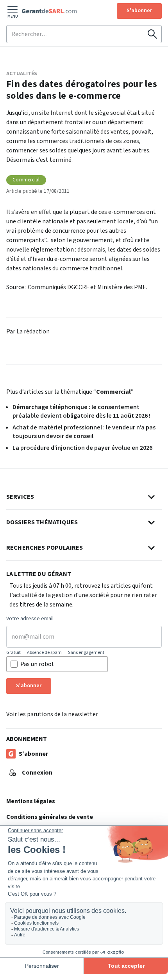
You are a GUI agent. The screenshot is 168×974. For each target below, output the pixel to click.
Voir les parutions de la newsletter (52, 714)
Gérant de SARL (49, 11)
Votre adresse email (30, 619)
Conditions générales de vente (49, 817)
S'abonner (139, 10)
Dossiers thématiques (42, 522)
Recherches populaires (44, 547)
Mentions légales (30, 801)
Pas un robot (37, 664)
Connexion (37, 772)
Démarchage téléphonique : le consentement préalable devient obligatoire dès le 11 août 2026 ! (81, 411)
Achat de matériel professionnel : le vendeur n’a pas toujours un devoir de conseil (84, 431)
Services (20, 496)
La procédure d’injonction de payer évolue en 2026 (82, 448)
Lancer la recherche (152, 34)
